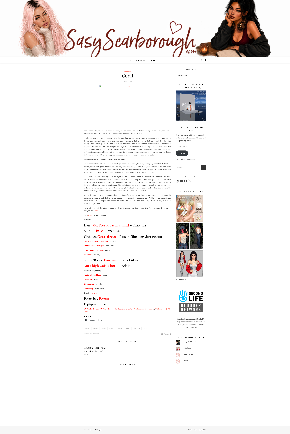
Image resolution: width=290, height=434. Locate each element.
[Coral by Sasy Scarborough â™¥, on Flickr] (127, 106)
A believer (188, 348)
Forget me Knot (190, 342)
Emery (103, 329)
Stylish (127, 72)
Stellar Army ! (189, 354)
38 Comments (166, 334)
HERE (95, 211)
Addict (87, 329)
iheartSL (155, 60)
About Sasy (141, 60)
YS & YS (146, 329)
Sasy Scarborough (93, 334)
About (186, 360)
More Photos (181, 279)
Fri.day (111, 329)
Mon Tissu (137, 329)
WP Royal (98, 430)
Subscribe (182, 153)
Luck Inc (127, 329)
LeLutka (119, 329)
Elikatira (95, 329)
